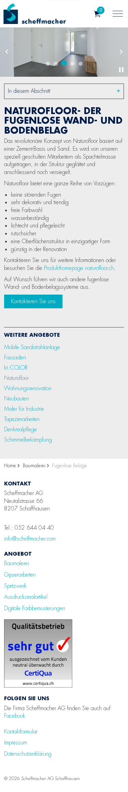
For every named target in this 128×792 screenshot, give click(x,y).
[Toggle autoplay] (121, 70)
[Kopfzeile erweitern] (118, 13)
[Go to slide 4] (72, 64)
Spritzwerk (15, 586)
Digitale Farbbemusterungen (34, 608)
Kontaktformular (21, 731)
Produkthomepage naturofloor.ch (79, 268)
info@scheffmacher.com (30, 538)
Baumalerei (16, 563)
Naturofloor (16, 378)
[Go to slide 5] (81, 64)
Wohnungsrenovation (28, 388)
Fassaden (15, 357)
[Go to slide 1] (48, 64)
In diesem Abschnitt (29, 91)
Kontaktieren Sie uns (33, 301)
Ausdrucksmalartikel (25, 597)
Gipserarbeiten (20, 574)
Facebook (14, 715)
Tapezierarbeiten (22, 419)
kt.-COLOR (16, 367)
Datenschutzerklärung (28, 753)
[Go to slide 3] (64, 63)
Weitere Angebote (32, 334)
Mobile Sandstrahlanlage (32, 347)
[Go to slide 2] (56, 64)
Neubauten (16, 398)
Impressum (15, 742)
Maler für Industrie (24, 408)
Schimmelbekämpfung (28, 439)
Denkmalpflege (20, 429)
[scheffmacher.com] (34, 13)
